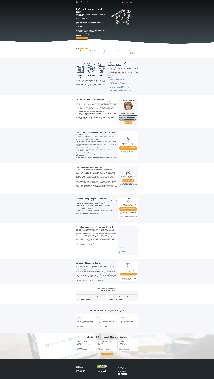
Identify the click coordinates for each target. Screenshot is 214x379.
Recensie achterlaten (80, 371)
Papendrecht (121, 250)
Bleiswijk (121, 252)
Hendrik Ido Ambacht (123, 248)
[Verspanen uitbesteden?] (128, 265)
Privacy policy (79, 369)
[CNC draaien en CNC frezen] (128, 140)
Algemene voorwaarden (80, 370)
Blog (122, 2)
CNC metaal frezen (88, 244)
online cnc (101, 280)
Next (139, 321)
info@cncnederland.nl (122, 371)
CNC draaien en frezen (82, 159)
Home (118, 2)
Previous (74, 321)
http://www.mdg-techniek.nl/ (103, 349)
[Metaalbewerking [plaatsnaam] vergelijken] (128, 201)
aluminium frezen (83, 190)
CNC (90, 101)
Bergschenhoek (122, 251)
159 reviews (92, 50)
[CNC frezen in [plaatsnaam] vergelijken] (128, 173)
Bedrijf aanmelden (79, 367)
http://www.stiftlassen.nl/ (82, 349)
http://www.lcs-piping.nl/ (124, 349)
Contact (131, 2)
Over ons (126, 2)
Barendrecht (121, 247)
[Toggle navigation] (136, 2)
